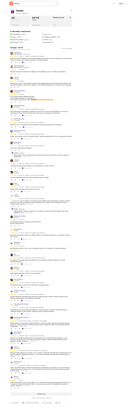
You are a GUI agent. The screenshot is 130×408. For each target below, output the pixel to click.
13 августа (21, 232)
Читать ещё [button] (26, 156)
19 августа (21, 69)
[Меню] (126, 3)
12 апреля (21, 335)
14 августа (21, 198)
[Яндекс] (11, 3)
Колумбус (16, 403)
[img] (14, 56)
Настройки (48, 403)
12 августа (21, 282)
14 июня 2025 (22, 365)
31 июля (21, 380)
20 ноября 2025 (23, 350)
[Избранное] (114, 3)
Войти (121, 3)
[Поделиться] (71, 10)
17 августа (21, 109)
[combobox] (33, 3)
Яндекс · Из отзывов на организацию (34, 56)
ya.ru (59, 403)
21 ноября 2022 (23, 321)
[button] (66, 48)
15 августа (21, 56)
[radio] (12, 62)
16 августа (21, 122)
